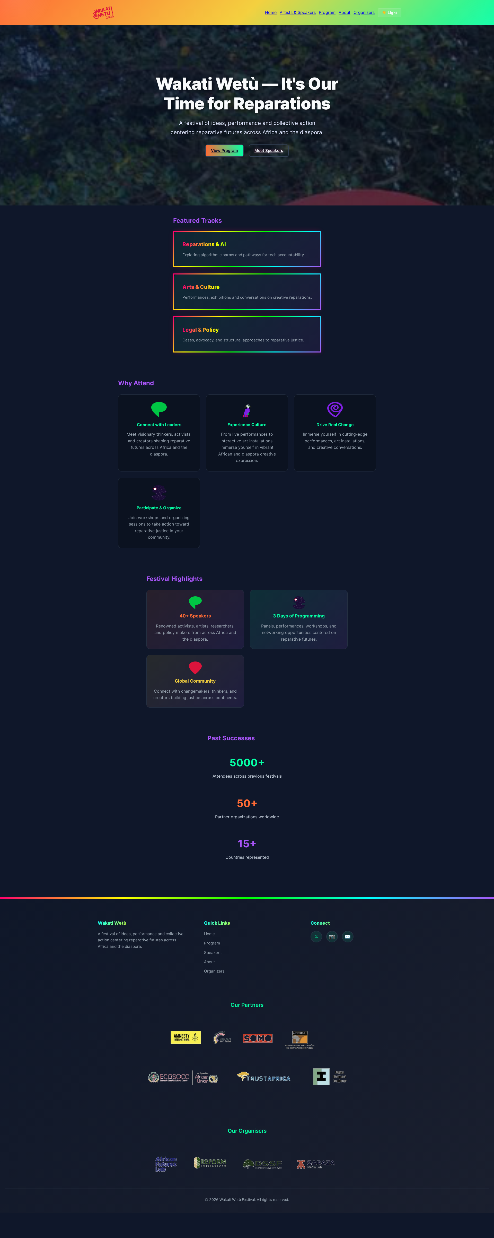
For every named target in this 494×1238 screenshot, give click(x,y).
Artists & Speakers (298, 12)
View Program (224, 150)
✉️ (348, 936)
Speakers (213, 952)
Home (271, 12)
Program (327, 12)
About (344, 12)
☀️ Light (389, 13)
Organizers (364, 12)
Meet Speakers (268, 150)
